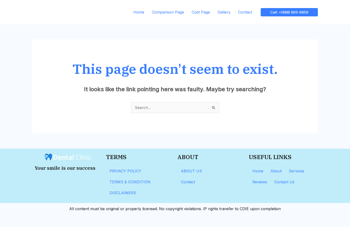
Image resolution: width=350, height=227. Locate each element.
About (276, 171)
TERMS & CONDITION (130, 182)
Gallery (224, 12)
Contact (245, 12)
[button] (289, 12)
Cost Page (201, 12)
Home (138, 12)
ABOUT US (191, 171)
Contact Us (284, 182)
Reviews (259, 182)
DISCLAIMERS (123, 192)
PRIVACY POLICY (125, 171)
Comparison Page (168, 12)
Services (296, 171)
